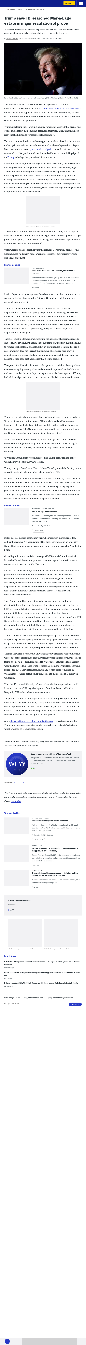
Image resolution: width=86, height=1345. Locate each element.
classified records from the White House (58, 108)
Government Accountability (35, 9)
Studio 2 (35, 818)
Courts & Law (10, 9)
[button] (7, 1341)
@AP (12, 910)
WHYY (8, 3)
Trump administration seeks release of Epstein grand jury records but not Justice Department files (55, 874)
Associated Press (12, 38)
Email (23, 782)
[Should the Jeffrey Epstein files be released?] (16, 829)
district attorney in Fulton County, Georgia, (31, 721)
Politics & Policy (38, 268)
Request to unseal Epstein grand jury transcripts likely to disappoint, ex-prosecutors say (55, 849)
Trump (11, 157)
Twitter (19, 782)
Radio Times (36, 509)
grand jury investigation (41, 149)
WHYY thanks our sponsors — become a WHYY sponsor (41, 226)
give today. (16, 801)
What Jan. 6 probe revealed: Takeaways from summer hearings (53, 271)
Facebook (14, 782)
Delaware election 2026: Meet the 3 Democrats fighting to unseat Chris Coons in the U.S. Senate (41, 983)
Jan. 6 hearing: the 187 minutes (44, 511)
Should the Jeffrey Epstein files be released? (50, 820)
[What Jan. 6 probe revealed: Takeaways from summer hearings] (16, 277)
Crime (20, 9)
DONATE (69, 3)
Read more (12, 905)
